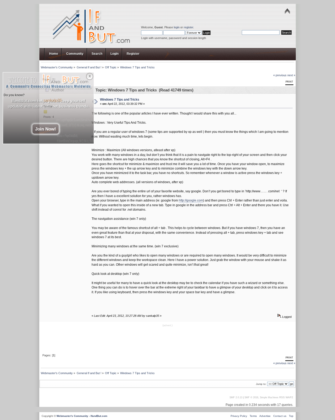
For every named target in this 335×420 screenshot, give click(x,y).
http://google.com (191, 200)
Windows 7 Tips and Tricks (119, 99)
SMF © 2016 (251, 397)
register (188, 27)
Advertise (265, 415)
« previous (280, 75)
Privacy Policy (239, 415)
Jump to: (261, 384)
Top (291, 415)
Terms (253, 415)
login (177, 27)
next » (291, 75)
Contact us (279, 415)
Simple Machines (269, 397)
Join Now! (45, 129)
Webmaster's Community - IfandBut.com (82, 415)
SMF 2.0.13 (236, 397)
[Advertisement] (167, 339)
